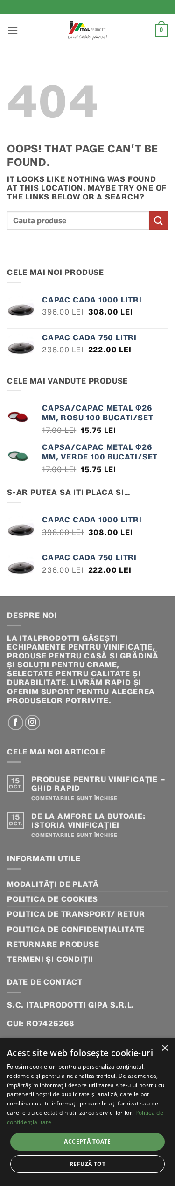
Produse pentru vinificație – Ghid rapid (98, 784)
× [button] (164, 1048)
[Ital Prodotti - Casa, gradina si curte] (87, 30)
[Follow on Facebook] (15, 722)
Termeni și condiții (50, 959)
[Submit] (158, 220)
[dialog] (87, 1112)
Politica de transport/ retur (76, 914)
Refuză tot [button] (87, 1164)
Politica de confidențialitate (76, 929)
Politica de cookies (52, 899)
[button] (13, 30)
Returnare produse (53, 944)
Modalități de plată (53, 884)
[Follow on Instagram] (32, 722)
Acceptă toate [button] (87, 1141)
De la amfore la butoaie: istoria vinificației (88, 821)
